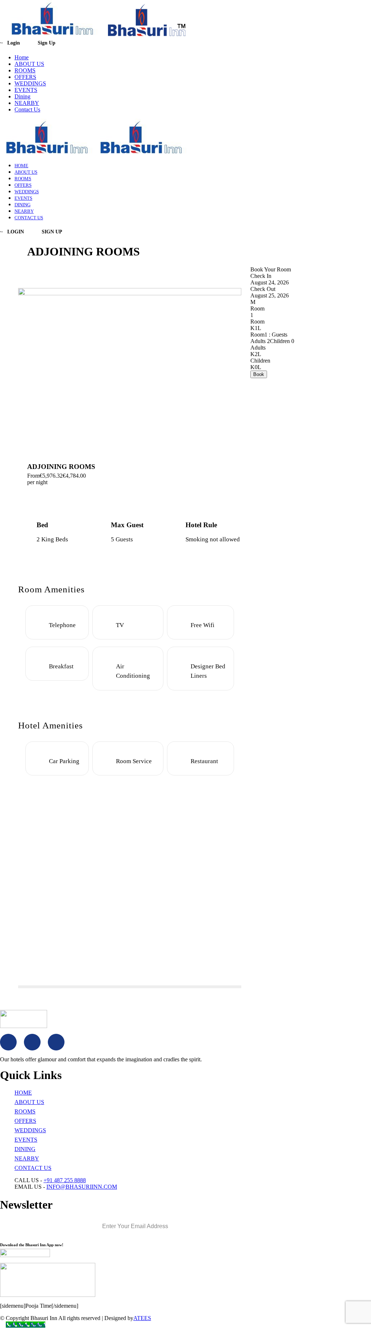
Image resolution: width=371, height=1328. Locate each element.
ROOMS (25, 70)
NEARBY (26, 103)
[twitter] (32, 1042)
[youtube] (56, 1042)
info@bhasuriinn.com (81, 1187)
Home (21, 57)
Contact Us (27, 109)
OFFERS (25, 77)
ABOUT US (29, 64)
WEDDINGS (30, 83)
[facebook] (8, 1042)
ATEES (142, 1318)
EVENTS (25, 90)
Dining (22, 96)
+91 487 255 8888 (64, 1180)
